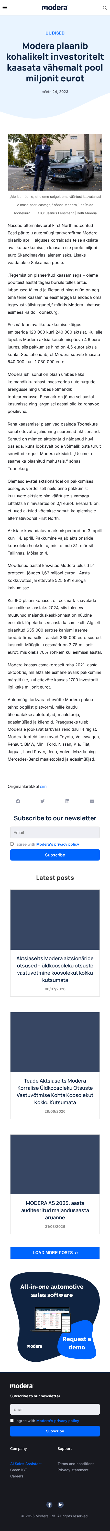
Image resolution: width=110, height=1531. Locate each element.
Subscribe (55, 855)
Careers (17, 1476)
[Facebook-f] (49, 1505)
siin (43, 786)
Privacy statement (73, 1470)
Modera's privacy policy (57, 844)
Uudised (55, 33)
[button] (18, 801)
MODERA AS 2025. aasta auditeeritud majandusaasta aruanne (55, 1210)
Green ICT (18, 1470)
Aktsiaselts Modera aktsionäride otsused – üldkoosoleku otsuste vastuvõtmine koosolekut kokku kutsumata (55, 969)
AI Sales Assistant (26, 1463)
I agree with (47, 844)
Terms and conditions (76, 1463)
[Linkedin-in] (61, 1505)
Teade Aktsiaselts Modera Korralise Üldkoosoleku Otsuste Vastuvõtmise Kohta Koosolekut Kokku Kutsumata (55, 1091)
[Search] (104, 7)
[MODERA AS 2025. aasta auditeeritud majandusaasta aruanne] (55, 1164)
